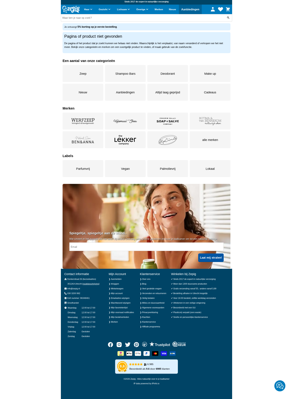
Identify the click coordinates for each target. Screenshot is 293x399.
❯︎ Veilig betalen (147, 298)
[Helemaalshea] (125, 121)
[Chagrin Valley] (167, 121)
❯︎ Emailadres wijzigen (119, 298)
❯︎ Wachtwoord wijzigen (120, 303)
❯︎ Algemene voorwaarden (152, 307)
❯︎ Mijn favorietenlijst (118, 307)
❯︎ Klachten (145, 317)
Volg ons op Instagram (119, 344)
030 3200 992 (73, 293)
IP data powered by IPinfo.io (146, 383)
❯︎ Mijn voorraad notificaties (121, 312)
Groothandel (73, 303)
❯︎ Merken (113, 322)
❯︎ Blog (143, 284)
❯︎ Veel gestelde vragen (151, 288)
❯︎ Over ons (145, 279)
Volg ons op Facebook (110, 344)
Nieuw (172, 9)
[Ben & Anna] (83, 139)
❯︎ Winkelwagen (116, 288)
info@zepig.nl (73, 288)
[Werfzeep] (83, 121)
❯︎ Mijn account (116, 293)
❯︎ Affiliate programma (150, 326)
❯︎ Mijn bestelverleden (119, 317)
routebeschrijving (91, 284)
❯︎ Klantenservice (148, 322)
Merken (159, 9)
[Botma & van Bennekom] (210, 121)
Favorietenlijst (220, 9)
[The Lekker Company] (125, 139)
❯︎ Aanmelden (115, 279)
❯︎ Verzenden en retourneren (153, 293)
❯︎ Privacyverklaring (149, 312)
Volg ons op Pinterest (136, 344)
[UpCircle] (167, 139)
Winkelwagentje (227, 9)
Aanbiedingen (190, 9)
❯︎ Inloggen (114, 284)
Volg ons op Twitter (128, 344)
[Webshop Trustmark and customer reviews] (179, 345)
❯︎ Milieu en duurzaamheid (152, 303)
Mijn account (213, 9)
